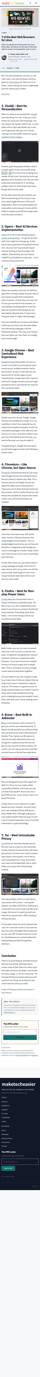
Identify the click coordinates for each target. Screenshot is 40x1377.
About (3, 1130)
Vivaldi (34, 114)
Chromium (6, 472)
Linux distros (14, 82)
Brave (4, 723)
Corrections (5, 1142)
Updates (4, 1110)
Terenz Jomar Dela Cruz (19, 54)
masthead (34, 1055)
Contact (4, 1146)
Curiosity (4, 1113)
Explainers (5, 1106)
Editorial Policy (6, 1138)
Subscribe (20, 1037)
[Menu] (36, 3)
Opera (4, 234)
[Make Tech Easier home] (13, 3)
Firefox (4, 599)
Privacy (35, 1186)
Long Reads (5, 1117)
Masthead (5, 1134)
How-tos (4, 1102)
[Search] (30, 3)
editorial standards (21, 1055)
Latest (3, 1121)
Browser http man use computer (21, 989)
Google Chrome (8, 362)
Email (17, 68)
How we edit (14, 61)
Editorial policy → (10, 1012)
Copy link (10, 68)
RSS (13, 1176)
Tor (2, 843)
